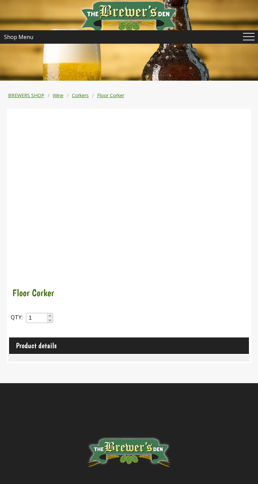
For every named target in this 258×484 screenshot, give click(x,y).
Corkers (80, 95)
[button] (50, 315)
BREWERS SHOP (26, 95)
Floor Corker (110, 95)
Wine (58, 95)
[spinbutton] (37, 317)
